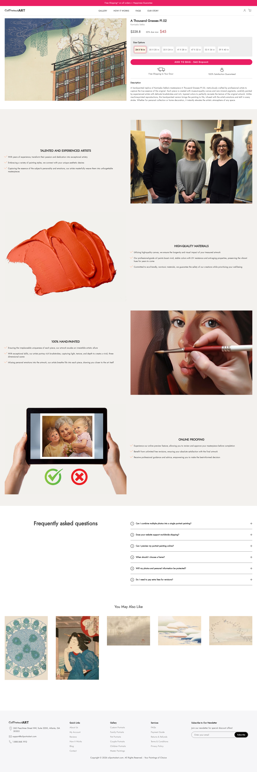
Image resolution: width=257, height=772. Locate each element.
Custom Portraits (117, 727)
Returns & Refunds (159, 736)
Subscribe (241, 734)
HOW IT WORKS (121, 10)
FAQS (138, 10)
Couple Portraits (117, 741)
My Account (75, 732)
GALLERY (103, 10)
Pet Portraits (115, 736)
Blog (72, 746)
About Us (74, 727)
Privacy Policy (157, 746)
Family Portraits (117, 732)
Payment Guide (158, 732)
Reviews (73, 736)
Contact (73, 750)
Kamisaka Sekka (138, 24)
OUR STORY (152, 10)
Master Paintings (117, 750)
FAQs (153, 727)
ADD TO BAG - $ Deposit (191, 62)
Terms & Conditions (159, 741)
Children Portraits (118, 746)
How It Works (76, 741)
